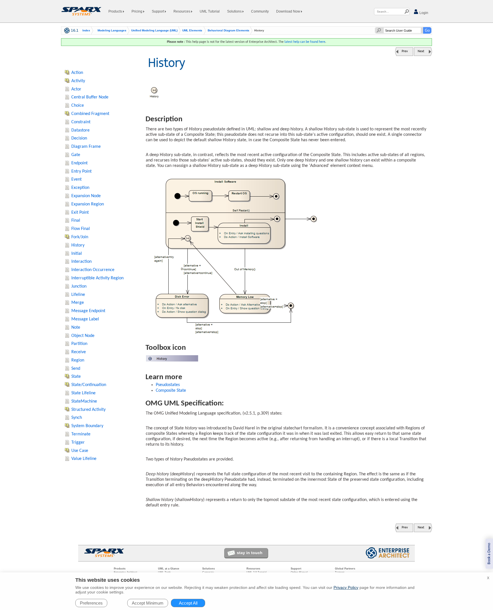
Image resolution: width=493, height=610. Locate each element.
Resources (182, 11)
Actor (76, 89)
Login (423, 13)
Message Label (85, 319)
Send (75, 368)
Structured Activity (88, 409)
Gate (75, 155)
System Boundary (87, 426)
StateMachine (84, 401)
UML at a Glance (168, 568)
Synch (76, 417)
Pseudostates (168, 385)
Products (115, 11)
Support (158, 11)
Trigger (78, 442)
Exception (80, 187)
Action (77, 72)
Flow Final (80, 229)
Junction (78, 286)
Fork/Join (79, 237)
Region (77, 360)
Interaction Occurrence (92, 270)
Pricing (137, 11)
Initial (76, 253)
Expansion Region (87, 204)
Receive (78, 352)
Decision (79, 138)
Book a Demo (489, 553)
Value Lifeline (83, 459)
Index (86, 30)
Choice (77, 105)
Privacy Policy (346, 587)
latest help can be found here (304, 42)
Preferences (91, 603)
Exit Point (80, 212)
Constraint (80, 122)
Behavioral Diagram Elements (228, 30)
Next (421, 51)
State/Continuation (88, 385)
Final (75, 220)
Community (260, 11)
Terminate (80, 434)
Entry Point (81, 171)
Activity (78, 81)
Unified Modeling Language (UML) (154, 30)
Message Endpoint (88, 311)
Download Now (288, 11)
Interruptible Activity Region (97, 278)
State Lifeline (83, 393)
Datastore (80, 130)
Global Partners (345, 568)
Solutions (235, 11)
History (77, 245)
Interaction (81, 261)
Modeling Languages (112, 30)
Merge (77, 302)
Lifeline (78, 294)
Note (75, 327)
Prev (405, 51)
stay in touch (249, 552)
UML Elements (192, 30)
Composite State (171, 390)
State (76, 376)
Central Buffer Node (89, 97)
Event (76, 179)
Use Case (79, 451)
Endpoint (79, 163)
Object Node (82, 336)
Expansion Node (86, 196)
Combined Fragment (90, 114)
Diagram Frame (86, 146)
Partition (79, 344)
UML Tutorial (210, 11)
